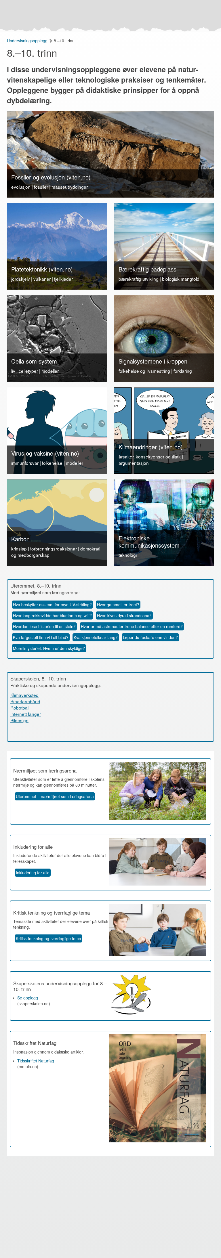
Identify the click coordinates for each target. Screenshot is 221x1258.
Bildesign (19, 720)
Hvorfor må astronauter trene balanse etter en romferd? (132, 626)
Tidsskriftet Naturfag (35, 1061)
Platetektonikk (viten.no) (42, 269)
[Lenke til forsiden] (109, 16)
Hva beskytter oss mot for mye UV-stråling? (52, 604)
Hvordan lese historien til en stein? (44, 626)
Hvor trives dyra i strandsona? (124, 615)
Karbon (20, 539)
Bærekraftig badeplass (147, 269)
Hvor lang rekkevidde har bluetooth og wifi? (52, 615)
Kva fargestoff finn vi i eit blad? (40, 637)
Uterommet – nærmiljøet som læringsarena (55, 796)
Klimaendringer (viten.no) (151, 447)
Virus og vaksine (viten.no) (45, 453)
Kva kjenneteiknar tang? (96, 637)
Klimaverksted (24, 695)
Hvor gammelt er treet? (118, 604)
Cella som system (34, 361)
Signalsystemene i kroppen (153, 361)
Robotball (19, 707)
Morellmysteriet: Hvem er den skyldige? (49, 648)
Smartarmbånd (25, 701)
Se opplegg (27, 998)
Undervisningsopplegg (28, 40)
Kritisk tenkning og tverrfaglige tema (48, 938)
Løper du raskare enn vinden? (150, 637)
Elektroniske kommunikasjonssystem (149, 541)
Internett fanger (25, 714)
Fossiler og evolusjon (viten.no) (51, 177)
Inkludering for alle (32, 872)
